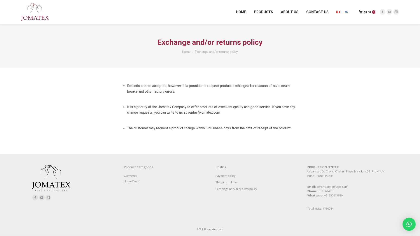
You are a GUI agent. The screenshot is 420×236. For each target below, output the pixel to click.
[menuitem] (241, 12)
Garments (130, 176)
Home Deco (131, 181)
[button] (409, 224)
